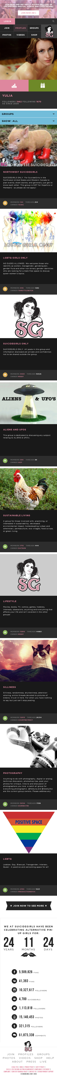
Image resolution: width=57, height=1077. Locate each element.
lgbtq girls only (15, 258)
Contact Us (32, 1071)
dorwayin (23, 806)
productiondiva (26, 892)
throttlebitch (25, 290)
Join (6, 28)
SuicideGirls (49, 28)
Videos (21, 35)
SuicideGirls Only (16, 343)
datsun (22, 548)
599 (22, 460)
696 (22, 288)
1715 (22, 545)
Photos (6, 35)
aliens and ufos (14, 429)
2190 (22, 889)
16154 (22, 803)
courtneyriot (25, 720)
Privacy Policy (29, 1067)
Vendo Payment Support (46, 1071)
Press (31, 1061)
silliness (9, 687)
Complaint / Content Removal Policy (15, 1071)
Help (50, 1058)
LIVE (43, 1061)
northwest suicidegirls (20, 172)
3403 (22, 374)
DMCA (21, 1067)
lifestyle (9, 601)
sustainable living (16, 515)
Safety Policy (40, 1067)
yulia (7, 95)
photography (12, 773)
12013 (22, 717)
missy (21, 376)
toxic (21, 205)
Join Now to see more (28, 906)
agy (20, 462)
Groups (34, 28)
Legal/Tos (15, 1067)
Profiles (20, 28)
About (17, 1061)
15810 (22, 631)
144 (21, 202)
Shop (34, 35)
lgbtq (7, 859)
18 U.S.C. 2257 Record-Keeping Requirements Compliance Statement (28, 1069)
